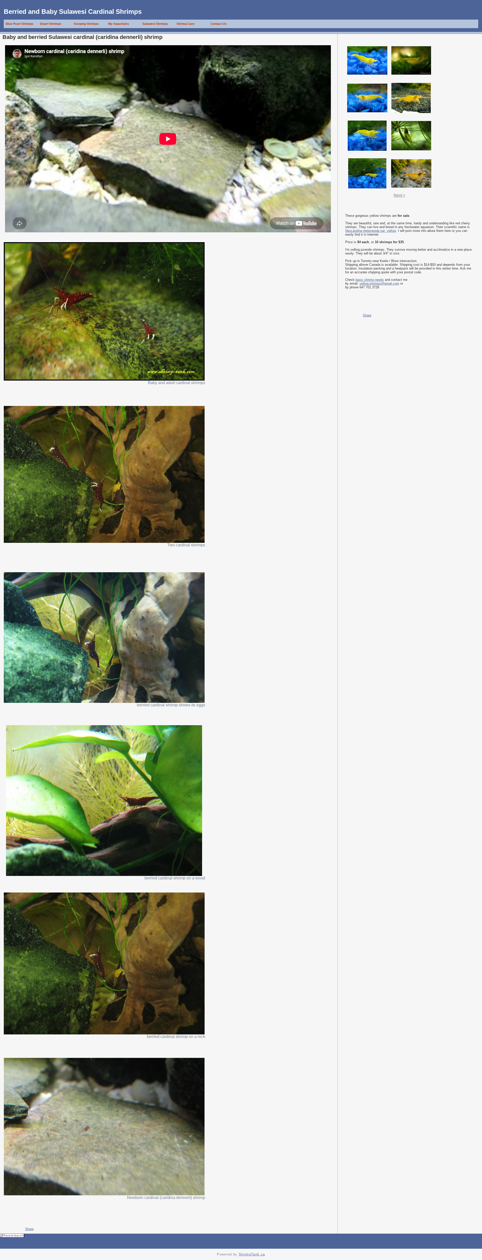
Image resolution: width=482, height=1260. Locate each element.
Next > (399, 195)
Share (29, 1229)
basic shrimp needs (369, 280)
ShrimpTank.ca (252, 1254)
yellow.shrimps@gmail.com (379, 283)
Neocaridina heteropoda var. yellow (370, 231)
